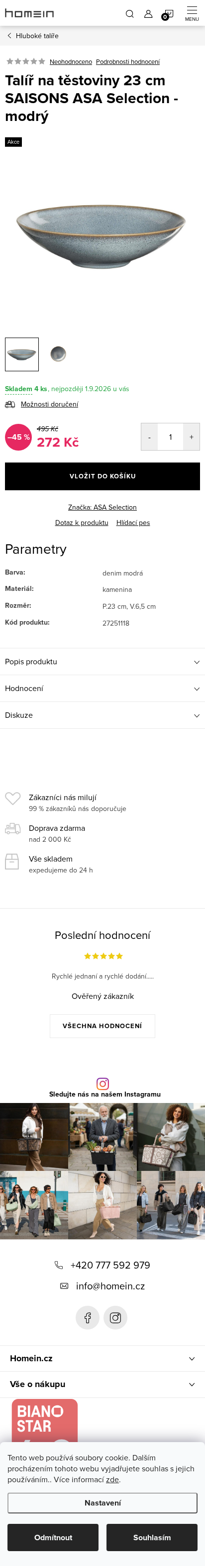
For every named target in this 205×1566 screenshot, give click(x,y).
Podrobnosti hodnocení (128, 61)
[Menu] (192, 13)
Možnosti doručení (49, 404)
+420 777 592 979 (110, 1265)
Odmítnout (53, 1537)
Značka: (102, 507)
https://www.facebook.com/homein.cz (88, 1318)
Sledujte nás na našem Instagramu (105, 1094)
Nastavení (103, 1502)
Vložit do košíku (103, 476)
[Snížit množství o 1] (149, 436)
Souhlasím (152, 1537)
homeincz (115, 1318)
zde (112, 1479)
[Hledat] (130, 13)
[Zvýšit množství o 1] (191, 436)
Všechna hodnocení (102, 1026)
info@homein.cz (110, 1285)
